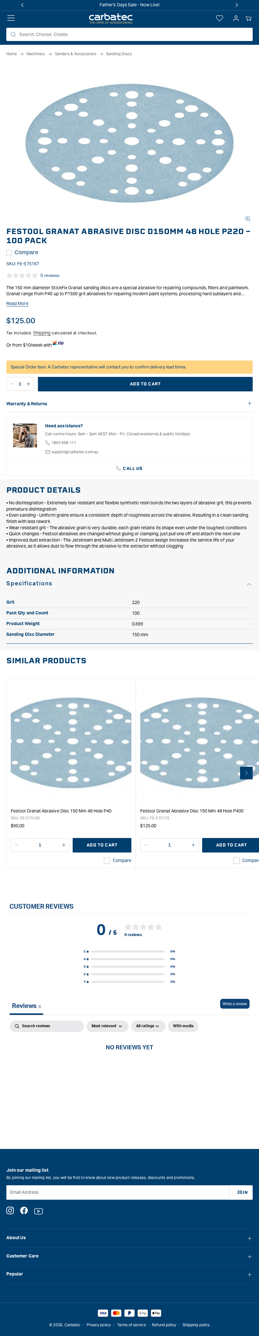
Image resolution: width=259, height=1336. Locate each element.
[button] (248, 19)
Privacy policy (99, 1324)
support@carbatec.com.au (75, 451)
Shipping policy (196, 1324)
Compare (26, 252)
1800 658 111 (63, 442)
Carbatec (72, 1324)
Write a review (235, 1003)
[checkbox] (183, 1026)
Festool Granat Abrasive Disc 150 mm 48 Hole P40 (61, 811)
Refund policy (164, 1324)
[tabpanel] (129, 1068)
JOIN (242, 1192)
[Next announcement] (237, 5)
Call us (133, 469)
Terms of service (131, 1324)
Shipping (42, 333)
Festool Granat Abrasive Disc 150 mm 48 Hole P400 (192, 811)
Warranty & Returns (26, 404)
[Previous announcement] (22, 5)
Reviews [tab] (26, 1006)
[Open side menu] (11, 18)
